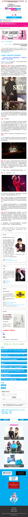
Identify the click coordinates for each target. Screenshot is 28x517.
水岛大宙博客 (3, 385)
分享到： (3, 41)
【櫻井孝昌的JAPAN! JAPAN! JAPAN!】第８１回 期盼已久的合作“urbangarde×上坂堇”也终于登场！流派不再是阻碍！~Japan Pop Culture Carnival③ (12, 371)
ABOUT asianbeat (14, 511)
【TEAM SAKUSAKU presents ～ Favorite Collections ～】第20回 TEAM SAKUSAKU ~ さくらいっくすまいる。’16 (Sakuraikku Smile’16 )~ (14, 350)
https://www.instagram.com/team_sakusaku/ (16, 304)
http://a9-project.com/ (6, 283)
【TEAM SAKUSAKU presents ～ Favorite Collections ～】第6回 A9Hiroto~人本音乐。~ (12, 355)
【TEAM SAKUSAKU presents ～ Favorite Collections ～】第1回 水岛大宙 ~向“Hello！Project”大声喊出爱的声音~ (13, 359)
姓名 (3, 394)
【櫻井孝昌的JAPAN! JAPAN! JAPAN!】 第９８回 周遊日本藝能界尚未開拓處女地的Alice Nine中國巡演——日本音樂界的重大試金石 (14, 367)
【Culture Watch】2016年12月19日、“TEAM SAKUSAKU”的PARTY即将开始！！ (13, 363)
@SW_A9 (7, 280)
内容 (3, 399)
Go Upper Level (5, 419)
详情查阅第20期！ (6, 52)
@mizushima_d (9, 259)
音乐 (5, 28)
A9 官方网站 (3, 388)
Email (4, 395)
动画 (7, 28)
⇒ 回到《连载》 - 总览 (6, 413)
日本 (1, 28)
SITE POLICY (14, 507)
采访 (3, 28)
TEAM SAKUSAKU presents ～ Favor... (11, 19)
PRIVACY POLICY (14, 509)
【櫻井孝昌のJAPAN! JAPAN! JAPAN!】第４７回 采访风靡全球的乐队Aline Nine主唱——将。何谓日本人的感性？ (13, 379)
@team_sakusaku (9, 303)
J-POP (9, 28)
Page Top (23, 419)
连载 (4, 19)
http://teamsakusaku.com (12, 302)
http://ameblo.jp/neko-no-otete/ (11, 260)
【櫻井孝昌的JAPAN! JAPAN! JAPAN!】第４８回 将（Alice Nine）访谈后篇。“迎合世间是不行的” (14, 375)
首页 (2, 19)
